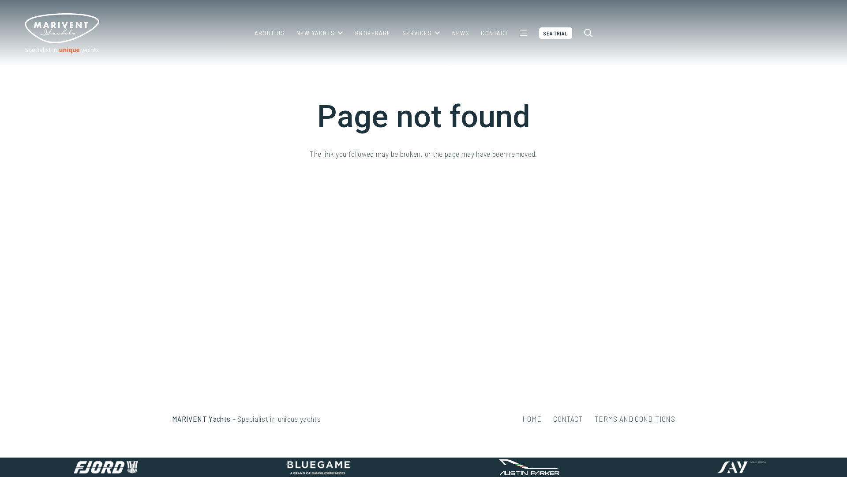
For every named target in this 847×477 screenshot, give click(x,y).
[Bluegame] (318, 467)
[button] (339, 33)
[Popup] (523, 33)
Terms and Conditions (635, 419)
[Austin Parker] (529, 467)
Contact (568, 419)
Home (531, 419)
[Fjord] (106, 467)
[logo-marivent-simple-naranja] (61, 33)
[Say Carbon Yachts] (741, 467)
